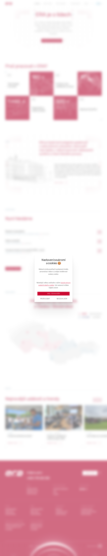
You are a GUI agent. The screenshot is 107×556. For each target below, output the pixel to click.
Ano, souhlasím (53, 294)
